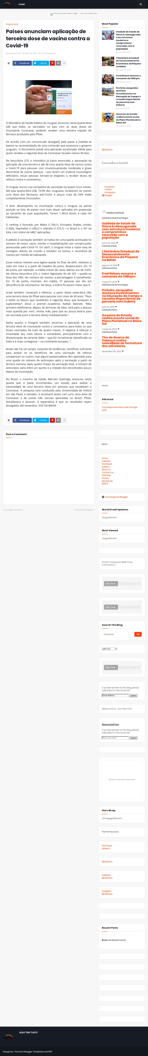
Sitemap (106, 475)
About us (106, 469)
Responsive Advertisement (122, 779)
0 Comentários (48, 53)
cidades (106, 461)
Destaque (107, 463)
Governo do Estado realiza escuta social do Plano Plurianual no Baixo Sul (128, 118)
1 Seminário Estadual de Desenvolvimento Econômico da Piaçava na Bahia (128, 62)
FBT (50, 1051)
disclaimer (107, 481)
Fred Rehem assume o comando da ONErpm (128, 77)
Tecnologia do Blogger (116, 497)
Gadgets (106, 891)
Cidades (106, 875)
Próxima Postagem (84, 510)
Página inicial (12, 24)
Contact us (107, 472)
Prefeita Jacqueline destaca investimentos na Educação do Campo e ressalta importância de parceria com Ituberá (128, 97)
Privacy (105, 478)
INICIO (105, 444)
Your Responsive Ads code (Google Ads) (119, 409)
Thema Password (110, 831)
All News (108, 149)
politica (105, 466)
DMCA (105, 483)
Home (105, 385)
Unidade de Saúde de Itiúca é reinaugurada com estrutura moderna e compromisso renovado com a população (128, 40)
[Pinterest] (52, 63)
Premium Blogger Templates (29, 1051)
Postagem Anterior (13, 510)
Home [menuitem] (22, 4)
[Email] (58, 63)
